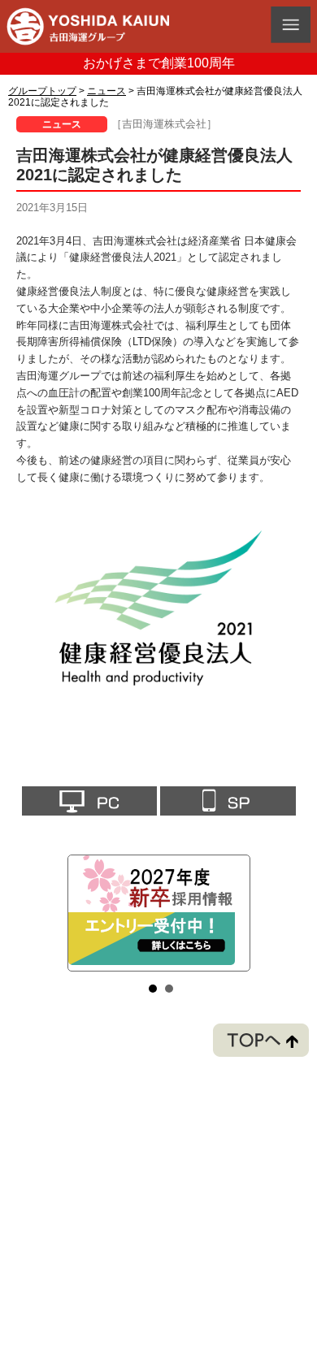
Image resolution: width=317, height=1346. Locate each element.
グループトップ (42, 91)
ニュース (106, 91)
